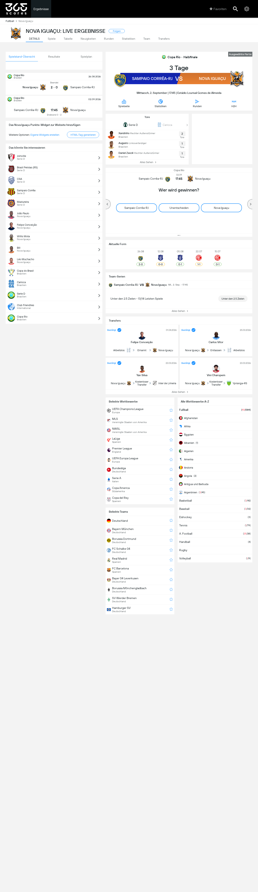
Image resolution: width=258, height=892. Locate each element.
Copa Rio (179, 170)
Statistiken (160, 106)
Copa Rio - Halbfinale (182, 57)
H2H (233, 106)
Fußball (10, 21)
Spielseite (124, 106)
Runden (197, 106)
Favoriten (220, 9)
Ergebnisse (41, 9)
